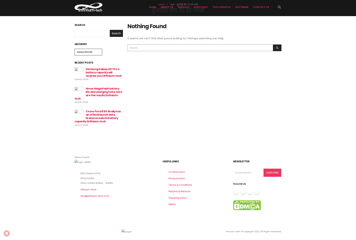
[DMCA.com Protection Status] (247, 205)
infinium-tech (88, 189)
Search (80, 25)
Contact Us (261, 7)
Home (152, 7)
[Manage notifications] (7, 233)
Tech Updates (221, 7)
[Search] (277, 47)
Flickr (257, 191)
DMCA (172, 204)
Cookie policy (177, 171)
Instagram (250, 191)
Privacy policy (177, 178)
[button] (279, 7)
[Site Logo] (88, 7)
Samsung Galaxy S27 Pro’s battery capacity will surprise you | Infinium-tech (104, 72)
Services (183, 7)
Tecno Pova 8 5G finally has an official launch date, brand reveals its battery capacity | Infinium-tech (98, 116)
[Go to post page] (79, 72)
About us (167, 7)
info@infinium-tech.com (94, 196)
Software (241, 7)
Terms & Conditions (180, 184)
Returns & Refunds (179, 191)
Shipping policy (178, 197)
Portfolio (201, 7)
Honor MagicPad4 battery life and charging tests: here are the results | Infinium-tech (98, 93)
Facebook (236, 191)
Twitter (243, 191)
